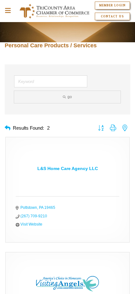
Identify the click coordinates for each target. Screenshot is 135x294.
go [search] (70, 97)
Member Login (112, 5)
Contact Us (112, 16)
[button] (7, 128)
